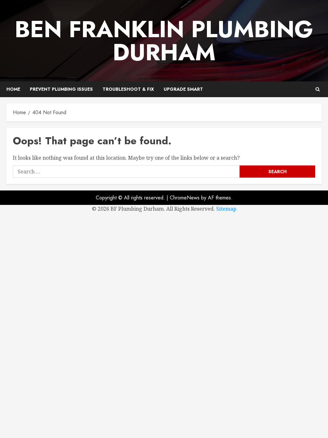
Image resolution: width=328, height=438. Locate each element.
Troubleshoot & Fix (128, 89)
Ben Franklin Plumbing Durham (164, 41)
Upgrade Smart (183, 89)
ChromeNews (185, 197)
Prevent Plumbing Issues (61, 89)
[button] (318, 89)
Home (13, 89)
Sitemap (226, 208)
